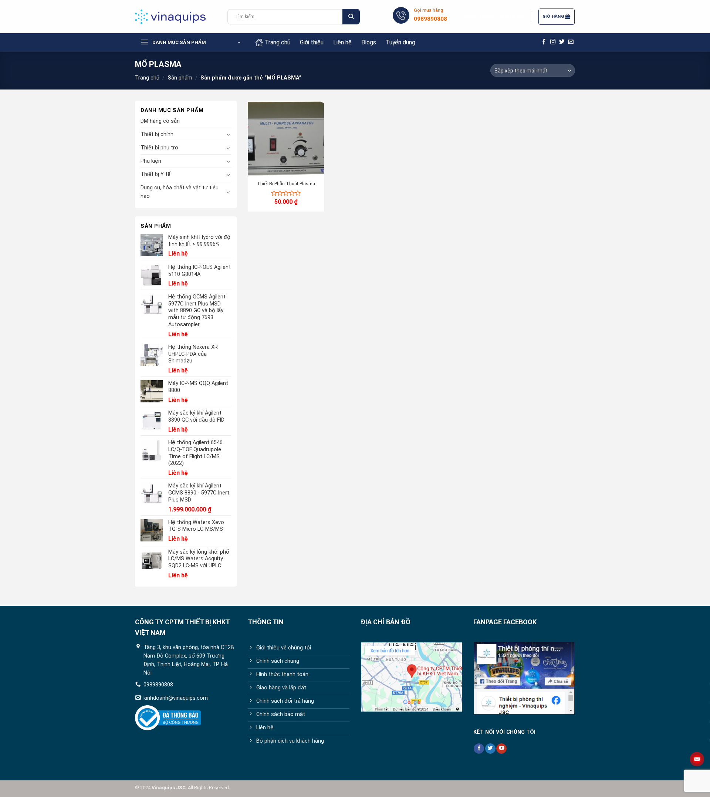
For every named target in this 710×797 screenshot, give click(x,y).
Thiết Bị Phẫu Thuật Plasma (286, 183)
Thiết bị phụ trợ (159, 148)
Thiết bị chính (157, 134)
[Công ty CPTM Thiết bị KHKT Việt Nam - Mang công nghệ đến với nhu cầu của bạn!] (175, 16)
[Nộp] (350, 17)
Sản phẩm (180, 78)
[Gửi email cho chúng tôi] (571, 42)
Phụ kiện (151, 161)
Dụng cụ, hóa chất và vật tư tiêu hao (180, 192)
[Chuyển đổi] (228, 134)
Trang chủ (277, 42)
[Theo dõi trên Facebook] (544, 42)
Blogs (368, 42)
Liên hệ (342, 42)
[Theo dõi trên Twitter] (562, 42)
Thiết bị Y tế (155, 174)
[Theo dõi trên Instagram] (553, 42)
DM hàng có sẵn (160, 121)
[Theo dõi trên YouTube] (501, 748)
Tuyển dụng (400, 42)
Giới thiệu (312, 42)
